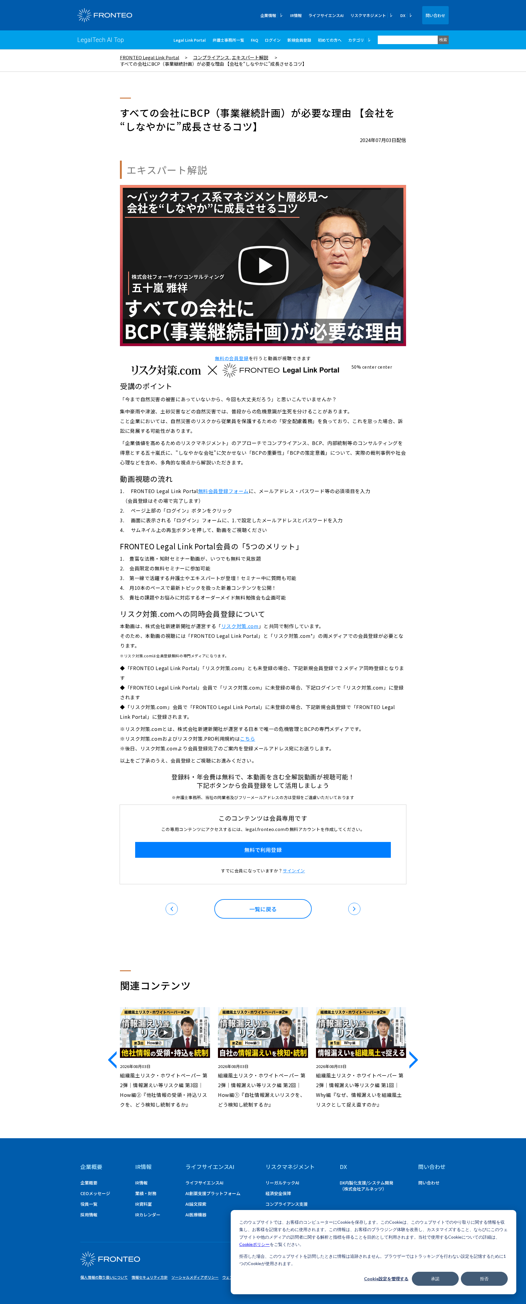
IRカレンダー (147, 1215)
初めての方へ (330, 40)
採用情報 (88, 1215)
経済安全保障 (278, 1193)
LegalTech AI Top (100, 39)
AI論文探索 (195, 1204)
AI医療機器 (195, 1215)
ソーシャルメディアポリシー (195, 1277)
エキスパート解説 (250, 57)
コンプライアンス (211, 57)
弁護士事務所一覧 (228, 40)
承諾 (435, 1278)
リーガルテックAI (282, 1183)
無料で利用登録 (263, 850)
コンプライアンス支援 (286, 1204)
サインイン (294, 871)
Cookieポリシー (254, 1244)
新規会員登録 (299, 40)
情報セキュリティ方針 (150, 1277)
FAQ (254, 40)
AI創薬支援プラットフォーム (212, 1193)
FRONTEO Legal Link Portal (149, 57)
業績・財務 (145, 1193)
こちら (247, 738)
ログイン (273, 40)
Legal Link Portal (190, 40)
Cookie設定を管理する (386, 1278)
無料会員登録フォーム (223, 491)
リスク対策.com (240, 626)
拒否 (484, 1278)
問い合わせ (435, 15)
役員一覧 (88, 1204)
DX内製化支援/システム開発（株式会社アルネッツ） (366, 1186)
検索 (443, 39)
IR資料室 (143, 1204)
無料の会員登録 (232, 358)
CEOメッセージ (95, 1193)
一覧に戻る (263, 909)
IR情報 (296, 15)
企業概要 (91, 1166)
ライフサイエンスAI (326, 15)
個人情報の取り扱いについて (104, 1277)
